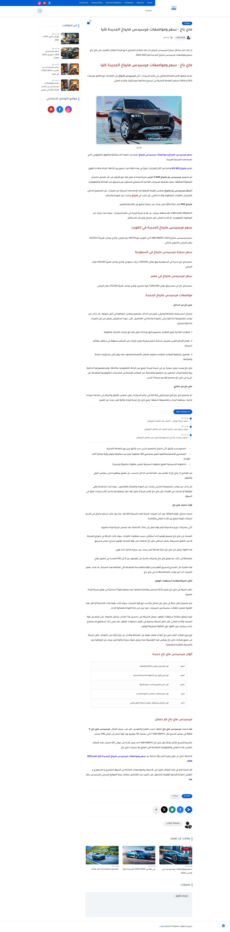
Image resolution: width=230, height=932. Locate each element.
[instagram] (39, 3)
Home (149, 3)
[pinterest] (44, 3)
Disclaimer (129, 3)
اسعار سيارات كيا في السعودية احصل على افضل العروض (162, 438)
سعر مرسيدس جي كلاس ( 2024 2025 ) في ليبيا (50, 70)
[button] (180, 809)
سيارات (148, 11)
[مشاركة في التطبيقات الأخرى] (156, 809)
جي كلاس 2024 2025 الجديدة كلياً (139, 869)
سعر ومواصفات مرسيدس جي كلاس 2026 (177, 871)
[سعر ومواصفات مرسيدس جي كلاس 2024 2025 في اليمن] (70, 85)
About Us (140, 3)
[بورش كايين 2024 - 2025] (70, 38)
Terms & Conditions (113, 3)
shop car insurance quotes (105, 869)
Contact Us (83, 3)
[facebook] (49, 3)
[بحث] (40, 11)
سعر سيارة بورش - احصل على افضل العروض (167, 421)
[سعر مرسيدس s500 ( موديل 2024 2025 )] (70, 53)
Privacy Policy (97, 3)
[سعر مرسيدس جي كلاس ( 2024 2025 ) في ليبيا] (70, 69)
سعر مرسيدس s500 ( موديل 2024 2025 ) (50, 54)
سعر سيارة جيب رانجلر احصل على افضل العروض (166, 429)
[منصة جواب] (174, 7)
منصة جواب (180, 38)
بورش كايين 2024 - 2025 (50, 38)
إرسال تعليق (181, 896)
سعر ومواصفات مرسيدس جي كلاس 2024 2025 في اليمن (50, 86)
